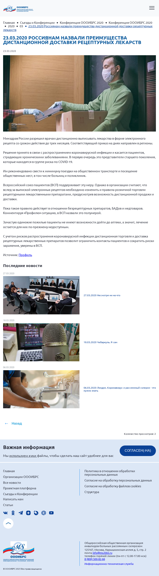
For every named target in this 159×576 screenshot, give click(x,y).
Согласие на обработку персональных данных (118, 480)
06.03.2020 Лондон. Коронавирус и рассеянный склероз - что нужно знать (120, 389)
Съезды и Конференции (37, 22)
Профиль (25, 255)
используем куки (23, 455)
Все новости (12, 482)
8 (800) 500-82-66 (94, 559)
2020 (11, 26)
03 (21, 26)
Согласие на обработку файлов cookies (112, 486)
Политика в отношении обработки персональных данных (109, 472)
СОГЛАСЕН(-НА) (138, 450)
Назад (17, 423)
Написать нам (13, 499)
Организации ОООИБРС (21, 476)
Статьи (8, 505)
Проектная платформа (19, 488)
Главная (9, 22)
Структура (91, 491)
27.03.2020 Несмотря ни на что (102, 295)
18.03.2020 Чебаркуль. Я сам (100, 342)
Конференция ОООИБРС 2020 (81, 22)
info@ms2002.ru (102, 552)
